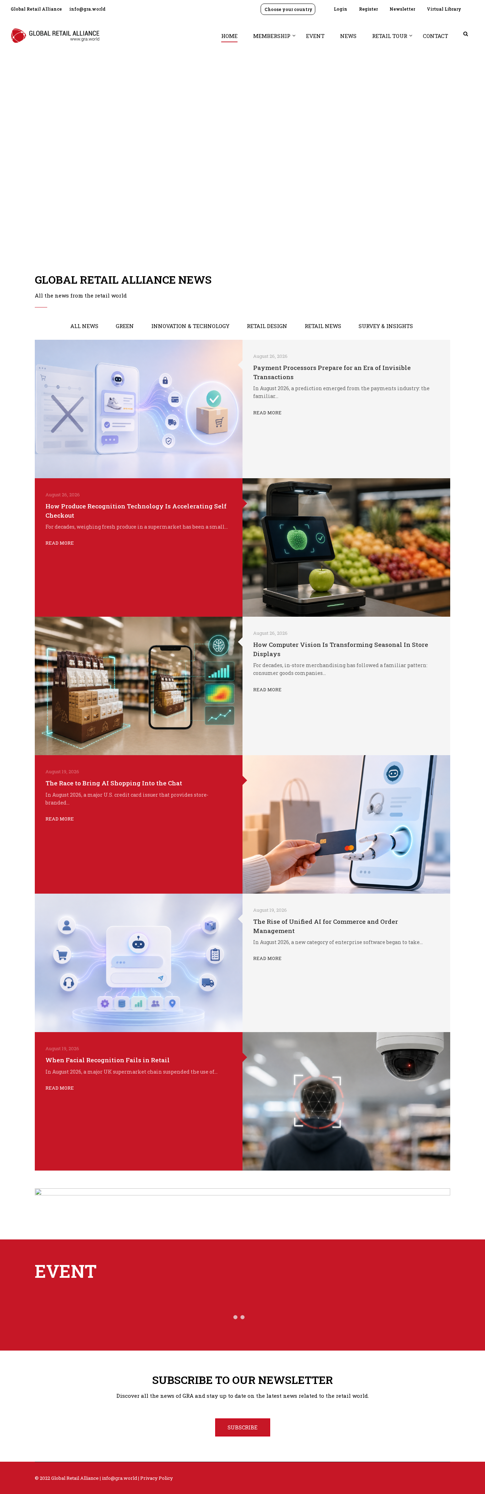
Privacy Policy (156, 1478)
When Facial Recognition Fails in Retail (107, 1060)
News (348, 35)
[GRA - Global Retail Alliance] (55, 38)
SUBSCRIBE (242, 1427)
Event (315, 35)
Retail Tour (389, 35)
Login (340, 9)
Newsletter (402, 9)
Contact (435, 35)
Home (229, 35)
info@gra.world (87, 9)
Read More (267, 412)
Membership (271, 35)
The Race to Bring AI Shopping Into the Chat (113, 783)
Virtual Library (444, 9)
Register (368, 9)
